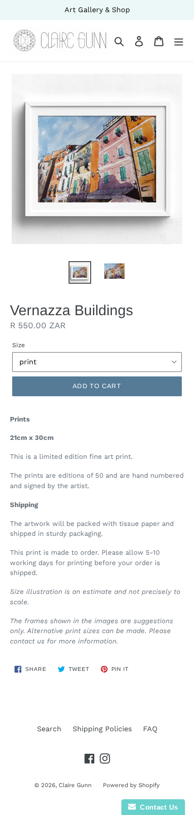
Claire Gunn (75, 785)
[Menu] (179, 41)
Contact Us (157, 807)
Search (49, 728)
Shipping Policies (102, 728)
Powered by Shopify (131, 785)
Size (18, 345)
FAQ (150, 728)
